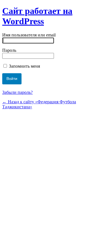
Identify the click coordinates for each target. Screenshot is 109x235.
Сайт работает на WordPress (37, 16)
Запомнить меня (24, 66)
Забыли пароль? (17, 92)
